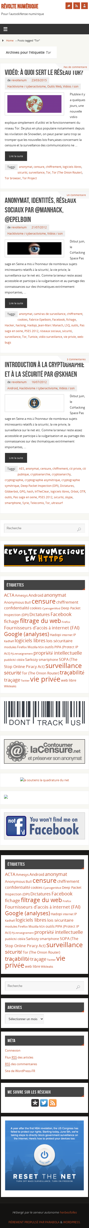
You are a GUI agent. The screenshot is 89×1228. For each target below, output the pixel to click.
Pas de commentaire (75, 67)
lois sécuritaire (59, 640)
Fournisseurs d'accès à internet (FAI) (42, 627)
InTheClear (42, 491)
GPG (22, 491)
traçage (12, 679)
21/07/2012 (39, 227)
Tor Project (29, 178)
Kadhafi (9, 641)
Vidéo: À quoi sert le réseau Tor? (44, 72)
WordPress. (72, 1222)
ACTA (9, 595)
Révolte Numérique (19, 6)
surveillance (37, 172)
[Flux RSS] (76, 5)
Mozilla (32, 647)
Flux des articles (19, 1057)
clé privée (75, 469)
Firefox (66, 622)
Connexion (12, 1050)
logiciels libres (72, 167)
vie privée (70, 337)
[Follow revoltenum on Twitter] (44, 1106)
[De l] (69, 5)
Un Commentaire (76, 195)
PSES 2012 (31, 331)
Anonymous (14, 602)
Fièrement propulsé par (27, 1222)
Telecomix (37, 503)
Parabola (52, 1222)
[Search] (79, 529)
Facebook (58, 320)
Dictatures (67, 486)
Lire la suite (16, 156)
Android (12, 388)
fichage (71, 320)
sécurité (22, 172)
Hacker (9, 325)
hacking (21, 325)
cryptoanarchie (40, 474)
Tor (48, 172)
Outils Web (54, 86)
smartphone (13, 503)
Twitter (25, 680)
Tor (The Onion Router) (67, 172)
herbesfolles (68, 1212)
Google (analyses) (26, 634)
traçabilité (72, 672)
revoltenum (19, 80)
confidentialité (16, 608)
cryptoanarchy (61, 474)
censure (39, 167)
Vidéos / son (70, 86)
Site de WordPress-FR (20, 1071)
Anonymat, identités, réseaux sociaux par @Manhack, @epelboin (40, 209)
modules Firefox (15, 647)
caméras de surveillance (50, 314)
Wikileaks (10, 686)
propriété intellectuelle (57, 653)
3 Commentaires (76, 359)
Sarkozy (31, 659)
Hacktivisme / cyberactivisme (26, 86)
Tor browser (13, 178)
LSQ (67, 325)
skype (69, 497)
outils (74, 325)
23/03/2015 (39, 80)
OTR (82, 491)
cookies (23, 320)
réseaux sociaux (50, 331)
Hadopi (32, 325)
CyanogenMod (51, 608)
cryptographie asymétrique (42, 480)
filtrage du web (40, 621)
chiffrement (53, 167)
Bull (28, 602)
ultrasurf (57, 503)
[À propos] (84, 5)
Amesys (21, 595)
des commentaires (21, 1064)
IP (74, 635)
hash (30, 491)
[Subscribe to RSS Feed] (52, 1106)
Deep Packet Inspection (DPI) (40, 486)
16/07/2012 (39, 382)
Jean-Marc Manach (50, 325)
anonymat (25, 167)
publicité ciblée (14, 660)
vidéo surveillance (50, 337)
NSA (41, 647)
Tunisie (32, 337)
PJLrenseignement (22, 653)
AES (21, 469)
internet (67, 635)
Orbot (74, 491)
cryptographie (14, 480)
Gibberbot (11, 491)
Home (10, 40)
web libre (68, 680)
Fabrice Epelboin (40, 320)
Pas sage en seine (25, 497)
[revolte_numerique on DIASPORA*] (35, 1106)
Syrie (25, 503)
